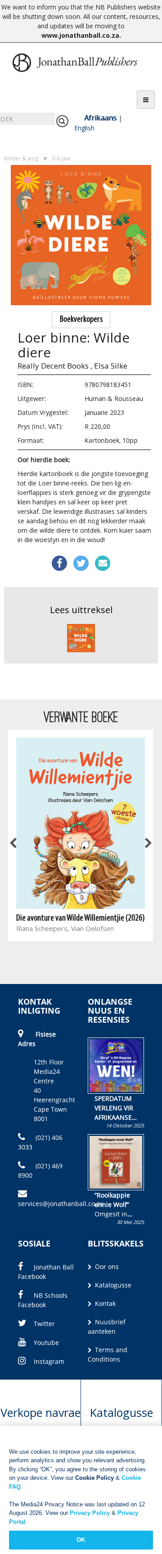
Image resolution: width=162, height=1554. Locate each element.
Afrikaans (100, 118)
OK (80, 1539)
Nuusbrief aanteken (107, 1327)
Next (147, 843)
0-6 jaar (61, 158)
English (84, 128)
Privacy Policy (90, 1512)
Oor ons (106, 1266)
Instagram (49, 1361)
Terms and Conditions (107, 1354)
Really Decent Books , (55, 366)
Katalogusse (112, 1285)
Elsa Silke (110, 366)
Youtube (46, 1342)
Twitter (44, 1323)
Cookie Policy (94, 1477)
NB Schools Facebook (43, 1300)
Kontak (104, 1303)
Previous (13, 843)
